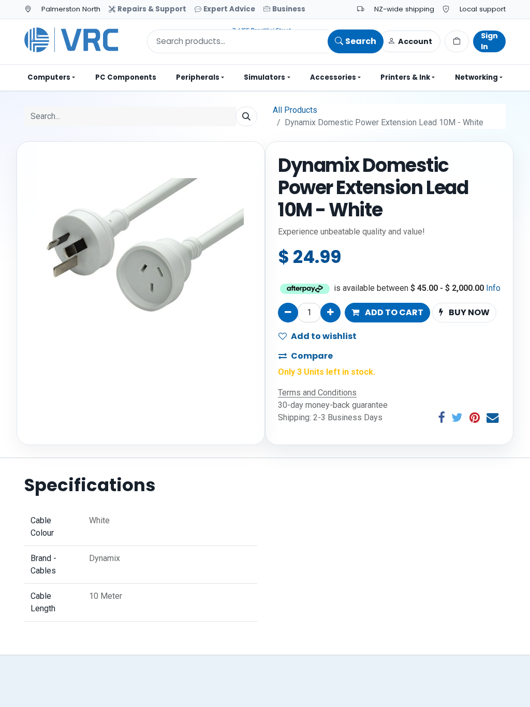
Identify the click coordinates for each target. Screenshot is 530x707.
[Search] (246, 116)
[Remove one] (288, 312)
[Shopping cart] (456, 41)
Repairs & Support (151, 9)
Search (360, 41)
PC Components (125, 77)
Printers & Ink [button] (405, 77)
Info (493, 288)
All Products (295, 110)
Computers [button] (48, 77)
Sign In (489, 41)
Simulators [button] (264, 77)
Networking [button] (476, 77)
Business (288, 9)
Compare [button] (312, 356)
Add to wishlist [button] (324, 336)
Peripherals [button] (197, 77)
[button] (387, 312)
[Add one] (330, 312)
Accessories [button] (333, 77)
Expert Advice (229, 9)
